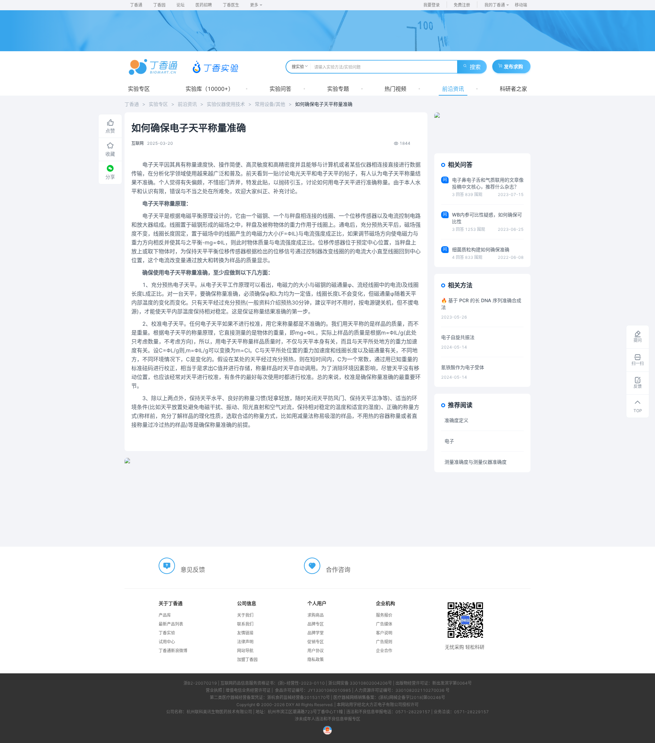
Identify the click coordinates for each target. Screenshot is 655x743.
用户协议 (315, 650)
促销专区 (315, 641)
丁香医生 (231, 5)
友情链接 (245, 632)
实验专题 (338, 88)
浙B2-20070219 (200, 683)
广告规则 (384, 641)
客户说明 (384, 632)
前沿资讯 (453, 88)
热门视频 (395, 88)
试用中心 (167, 641)
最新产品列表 (171, 624)
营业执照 (214, 690)
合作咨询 (338, 569)
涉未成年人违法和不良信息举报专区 (327, 718)
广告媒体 (384, 624)
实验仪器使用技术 (226, 104)
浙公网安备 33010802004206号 (360, 683)
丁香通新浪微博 (173, 650)
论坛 (180, 5)
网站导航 (245, 650)
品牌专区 (315, 624)
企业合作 (384, 650)
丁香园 (159, 5)
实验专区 (139, 88)
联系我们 (245, 624)
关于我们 (245, 615)
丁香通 (136, 5)
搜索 (475, 67)
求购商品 (315, 615)
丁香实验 (167, 632)
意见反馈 (192, 569)
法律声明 (245, 641)
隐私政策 (315, 659)
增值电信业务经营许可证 (248, 690)
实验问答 (280, 88)
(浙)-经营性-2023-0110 (301, 683)
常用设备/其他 (270, 104)
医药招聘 (203, 5)
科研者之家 (513, 88)
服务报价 (384, 615)
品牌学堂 (315, 632)
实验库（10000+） (210, 88)
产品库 (165, 615)
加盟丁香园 (247, 659)
